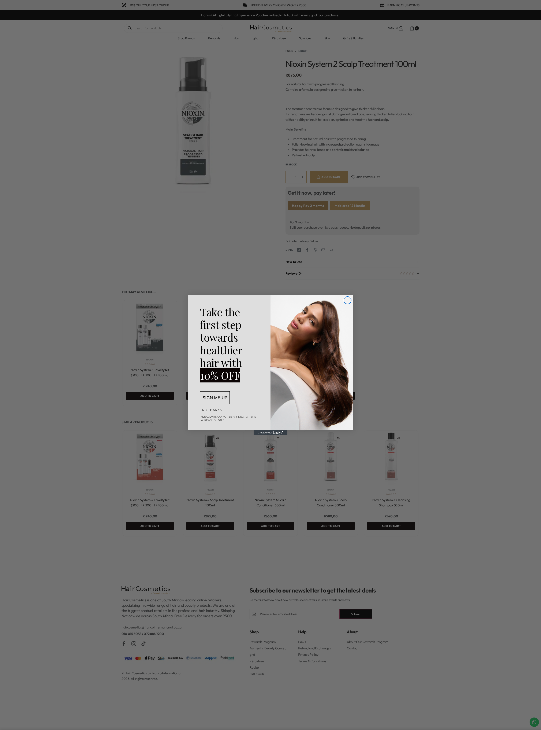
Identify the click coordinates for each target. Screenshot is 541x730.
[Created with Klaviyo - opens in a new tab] (270, 432)
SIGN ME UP (214, 397)
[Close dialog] (347, 300)
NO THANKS (212, 410)
